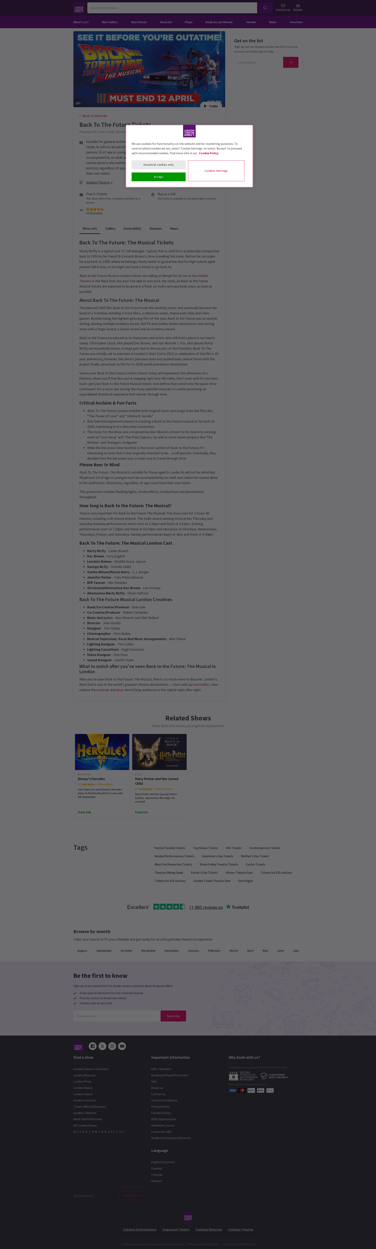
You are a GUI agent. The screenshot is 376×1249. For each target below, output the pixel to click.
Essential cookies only (159, 164)
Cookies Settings (216, 170)
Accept (158, 177)
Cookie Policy (209, 153)
